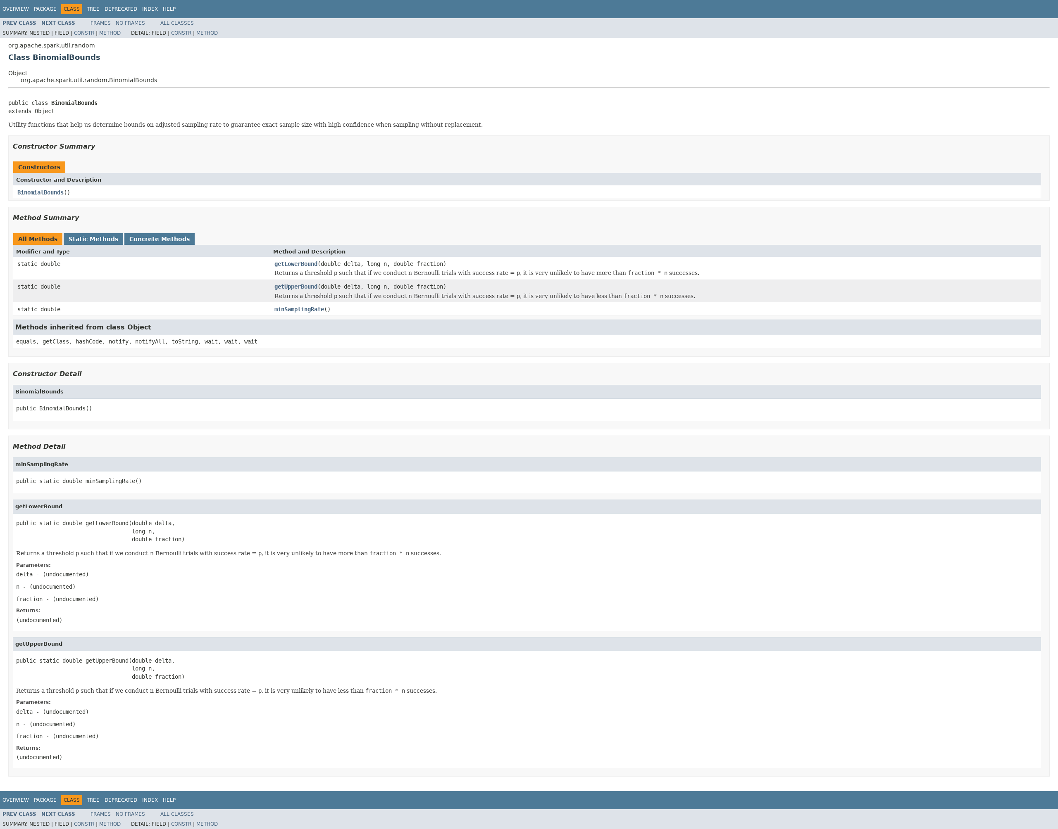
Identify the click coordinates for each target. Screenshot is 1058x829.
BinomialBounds (40, 192)
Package (45, 9)
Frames (101, 23)
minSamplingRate (299, 309)
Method (110, 33)
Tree (93, 9)
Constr (84, 33)
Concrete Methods (159, 239)
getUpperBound (295, 286)
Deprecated (121, 9)
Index (150, 9)
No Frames (130, 23)
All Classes (177, 23)
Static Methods (93, 239)
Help (169, 9)
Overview (15, 9)
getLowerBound (295, 264)
